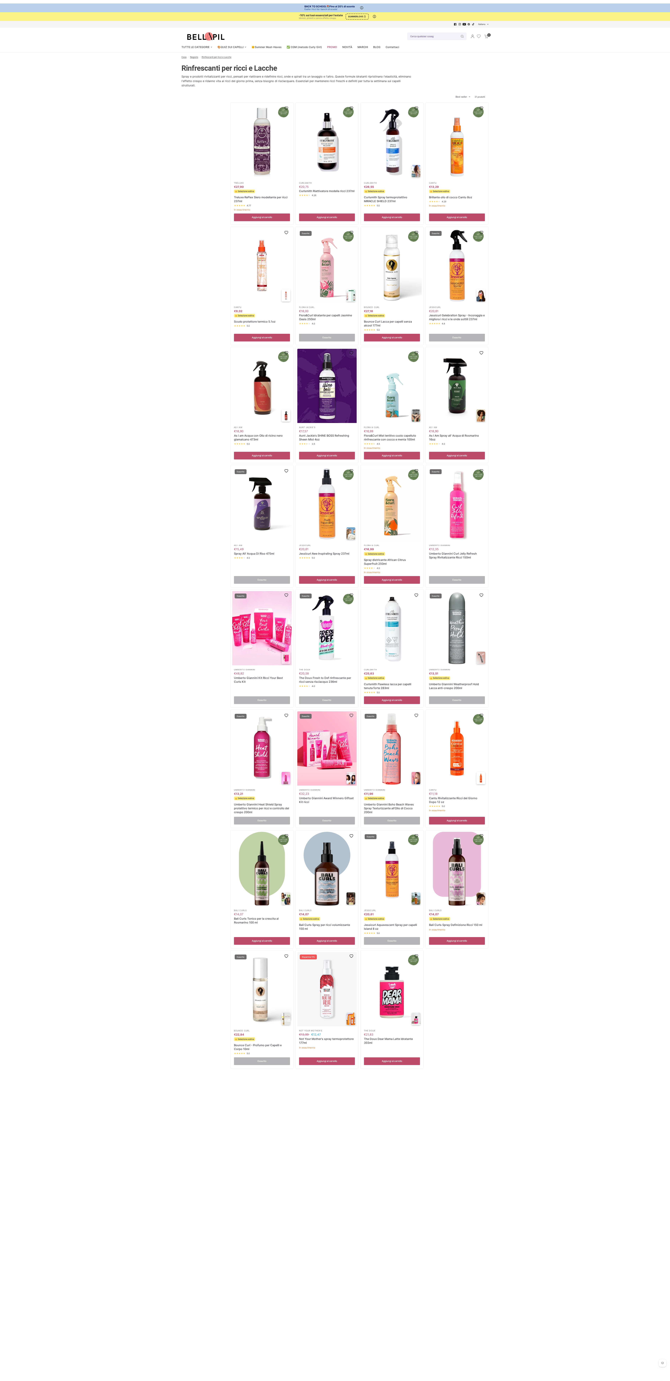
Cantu (433, 183)
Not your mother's (310, 1030)
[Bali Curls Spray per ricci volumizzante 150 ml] (327, 869)
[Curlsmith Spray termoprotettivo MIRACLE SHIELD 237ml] (392, 141)
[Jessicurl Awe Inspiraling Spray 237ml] (327, 504)
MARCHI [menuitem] (363, 47)
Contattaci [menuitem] (392, 47)
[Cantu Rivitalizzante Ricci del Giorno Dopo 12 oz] (457, 748)
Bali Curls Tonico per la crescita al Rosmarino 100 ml (256, 920)
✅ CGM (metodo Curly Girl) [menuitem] (304, 47)
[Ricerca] (462, 36)
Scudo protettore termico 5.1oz (255, 321)
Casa (184, 57)
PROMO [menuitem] (332, 47)
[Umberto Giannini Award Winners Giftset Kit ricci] (327, 748)
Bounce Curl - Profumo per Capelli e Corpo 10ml (258, 1047)
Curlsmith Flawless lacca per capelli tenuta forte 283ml (387, 686)
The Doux (304, 669)
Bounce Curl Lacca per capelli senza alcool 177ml (388, 323)
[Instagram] (459, 24)
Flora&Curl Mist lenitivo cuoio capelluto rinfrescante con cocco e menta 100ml (390, 437)
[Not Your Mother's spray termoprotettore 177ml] (327, 989)
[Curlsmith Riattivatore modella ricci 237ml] (327, 141)
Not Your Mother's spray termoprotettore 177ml (326, 1040)
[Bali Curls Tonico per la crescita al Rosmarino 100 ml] (262, 869)
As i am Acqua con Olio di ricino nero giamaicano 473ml (258, 437)
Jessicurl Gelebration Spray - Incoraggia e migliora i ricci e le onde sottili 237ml (457, 317)
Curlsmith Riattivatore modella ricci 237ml (327, 191)
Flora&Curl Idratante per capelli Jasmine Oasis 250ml (325, 317)
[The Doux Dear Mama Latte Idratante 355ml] (392, 989)
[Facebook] (455, 24)
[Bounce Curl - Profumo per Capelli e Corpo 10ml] (262, 989)
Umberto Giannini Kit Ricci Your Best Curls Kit (258, 679)
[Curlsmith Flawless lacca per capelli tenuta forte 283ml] (392, 628)
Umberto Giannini (440, 545)
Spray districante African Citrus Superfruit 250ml (385, 561)
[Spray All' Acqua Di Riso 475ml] (262, 504)
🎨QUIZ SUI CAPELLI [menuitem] (230, 47)
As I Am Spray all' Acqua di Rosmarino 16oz (454, 437)
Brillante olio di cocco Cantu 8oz (450, 197)
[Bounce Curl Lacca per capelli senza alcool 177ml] (392, 266)
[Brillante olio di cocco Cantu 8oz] (457, 141)
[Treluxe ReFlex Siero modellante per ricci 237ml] (262, 141)
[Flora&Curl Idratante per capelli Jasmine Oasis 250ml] (327, 266)
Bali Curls (240, 910)
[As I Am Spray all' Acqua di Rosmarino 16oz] (457, 386)
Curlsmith (305, 183)
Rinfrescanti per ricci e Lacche (216, 57)
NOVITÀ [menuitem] (347, 47)
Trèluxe (239, 183)
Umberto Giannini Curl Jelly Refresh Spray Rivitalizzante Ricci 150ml (453, 555)
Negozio (194, 57)
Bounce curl (372, 307)
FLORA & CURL (307, 307)
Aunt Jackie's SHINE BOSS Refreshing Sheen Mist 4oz (324, 437)
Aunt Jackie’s (307, 427)
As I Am (238, 427)
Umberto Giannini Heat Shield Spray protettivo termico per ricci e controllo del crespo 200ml (261, 808)
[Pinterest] (469, 24)
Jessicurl (435, 307)
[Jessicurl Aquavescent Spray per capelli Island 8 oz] (392, 869)
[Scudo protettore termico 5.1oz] (262, 266)
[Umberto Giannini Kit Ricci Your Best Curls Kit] (262, 628)
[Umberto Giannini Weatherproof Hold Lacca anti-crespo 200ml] (457, 628)
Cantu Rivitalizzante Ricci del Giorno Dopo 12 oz (453, 800)
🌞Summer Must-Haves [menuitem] (266, 47)
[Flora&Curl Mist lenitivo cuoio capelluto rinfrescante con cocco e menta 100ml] (392, 386)
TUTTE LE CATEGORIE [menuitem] (195, 47)
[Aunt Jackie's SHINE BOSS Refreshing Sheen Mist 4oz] (327, 386)
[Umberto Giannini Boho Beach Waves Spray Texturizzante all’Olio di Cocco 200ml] (392, 748)
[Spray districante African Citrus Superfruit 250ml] (392, 504)
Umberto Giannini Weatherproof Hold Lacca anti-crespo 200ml (454, 686)
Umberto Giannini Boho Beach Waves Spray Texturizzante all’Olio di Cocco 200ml (389, 808)
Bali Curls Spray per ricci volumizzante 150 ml (324, 926)
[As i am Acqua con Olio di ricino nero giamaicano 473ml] (262, 386)
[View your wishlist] (479, 36)
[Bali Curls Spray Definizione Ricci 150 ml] (457, 869)
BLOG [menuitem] (376, 47)
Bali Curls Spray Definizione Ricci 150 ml (455, 925)
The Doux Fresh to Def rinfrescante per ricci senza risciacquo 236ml (325, 679)
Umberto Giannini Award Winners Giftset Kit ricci (326, 800)
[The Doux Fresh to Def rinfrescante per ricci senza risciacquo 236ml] (327, 628)
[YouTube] (464, 24)
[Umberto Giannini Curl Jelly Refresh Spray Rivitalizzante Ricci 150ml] (457, 504)
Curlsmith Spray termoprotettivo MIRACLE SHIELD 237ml (385, 199)
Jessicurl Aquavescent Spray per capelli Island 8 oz (390, 926)
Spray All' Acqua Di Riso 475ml (254, 553)
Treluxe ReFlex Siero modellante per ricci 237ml (261, 199)
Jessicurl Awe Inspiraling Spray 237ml (324, 553)
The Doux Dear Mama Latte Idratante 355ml (388, 1040)
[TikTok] (473, 24)
